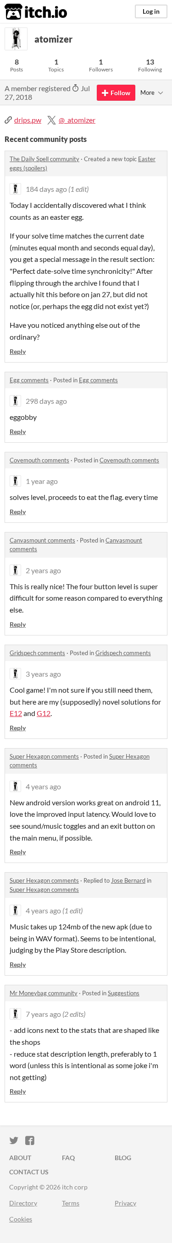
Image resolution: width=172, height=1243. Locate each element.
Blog (123, 1158)
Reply (18, 351)
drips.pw (27, 119)
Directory (23, 1203)
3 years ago (43, 673)
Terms (70, 1203)
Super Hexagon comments (44, 756)
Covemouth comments (39, 460)
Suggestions (123, 993)
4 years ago (43, 786)
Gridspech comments (37, 653)
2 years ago (43, 570)
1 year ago (42, 481)
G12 (43, 713)
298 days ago (46, 400)
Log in (151, 11)
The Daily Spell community (44, 159)
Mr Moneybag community (44, 993)
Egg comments (29, 380)
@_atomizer (77, 119)
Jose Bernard (128, 880)
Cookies (20, 1219)
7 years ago (43, 1014)
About (20, 1158)
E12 (16, 713)
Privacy (125, 1203)
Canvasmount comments (42, 540)
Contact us (29, 1172)
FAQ (68, 1158)
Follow (120, 93)
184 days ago (46, 189)
